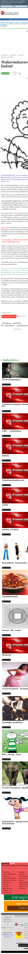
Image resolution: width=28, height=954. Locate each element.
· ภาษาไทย (20, 880)
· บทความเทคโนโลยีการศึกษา (9, 874)
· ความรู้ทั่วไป (21, 872)
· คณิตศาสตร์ (21, 874)
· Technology (5, 872)
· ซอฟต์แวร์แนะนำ (6, 882)
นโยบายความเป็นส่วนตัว (6, 4)
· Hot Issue (5, 886)
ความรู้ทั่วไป (13, 55)
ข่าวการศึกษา (4, 55)
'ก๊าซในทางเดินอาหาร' (9, 326)
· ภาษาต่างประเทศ (22, 878)
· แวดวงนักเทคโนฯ (6, 893)
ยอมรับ (14, 6)
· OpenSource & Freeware (9, 880)
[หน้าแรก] (3, 23)
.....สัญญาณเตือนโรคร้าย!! (21, 326)
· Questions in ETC (7, 891)
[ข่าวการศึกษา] (10, 23)
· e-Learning (5, 876)
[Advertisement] (14, 844)
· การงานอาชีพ (21, 888)
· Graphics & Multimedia (9, 878)
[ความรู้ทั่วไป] (3, 26)
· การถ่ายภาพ (5, 884)
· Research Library (7, 888)
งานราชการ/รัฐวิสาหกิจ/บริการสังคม (12, 56)
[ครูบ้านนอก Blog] (17, 23)
